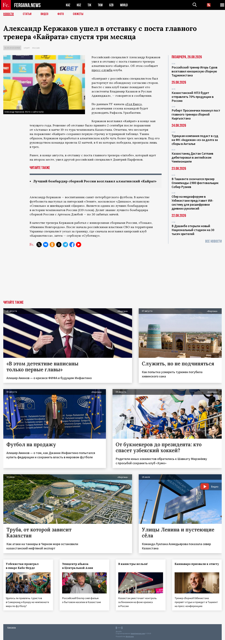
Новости (8, 14)
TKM (100, 5)
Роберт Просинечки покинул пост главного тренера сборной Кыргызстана (196, 114)
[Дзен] (58, 244)
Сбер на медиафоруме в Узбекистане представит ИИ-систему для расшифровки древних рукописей (192, 202)
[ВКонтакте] (45, 244)
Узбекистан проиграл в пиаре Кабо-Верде (22, 566)
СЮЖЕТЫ (78, 14)
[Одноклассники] (52, 244)
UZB (111, 5)
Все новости (213, 241)
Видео (44, 14)
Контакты (11, 627)
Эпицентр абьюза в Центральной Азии (77, 566)
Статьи (27, 14)
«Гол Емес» (133, 104)
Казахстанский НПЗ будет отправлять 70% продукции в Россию (193, 97)
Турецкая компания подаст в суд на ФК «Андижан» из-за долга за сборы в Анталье (195, 140)
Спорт (27, 48)
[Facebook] (72, 244)
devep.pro (130, 636)
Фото (60, 14)
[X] (39, 244)
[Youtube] (78, 244)
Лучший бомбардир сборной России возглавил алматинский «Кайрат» (94, 181)
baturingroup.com (138, 633)
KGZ (79, 5)
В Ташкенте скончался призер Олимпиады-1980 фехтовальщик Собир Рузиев (195, 183)
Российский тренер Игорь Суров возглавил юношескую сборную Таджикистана (194, 71)
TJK (89, 5)
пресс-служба (102, 70)
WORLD (124, 5)
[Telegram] (65, 244)
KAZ (68, 5)
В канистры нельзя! (133, 564)
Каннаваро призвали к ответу (197, 564)
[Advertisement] (112, 276)
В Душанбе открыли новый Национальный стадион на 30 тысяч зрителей (193, 230)
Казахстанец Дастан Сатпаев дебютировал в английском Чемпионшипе (192, 157)
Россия (36, 48)
